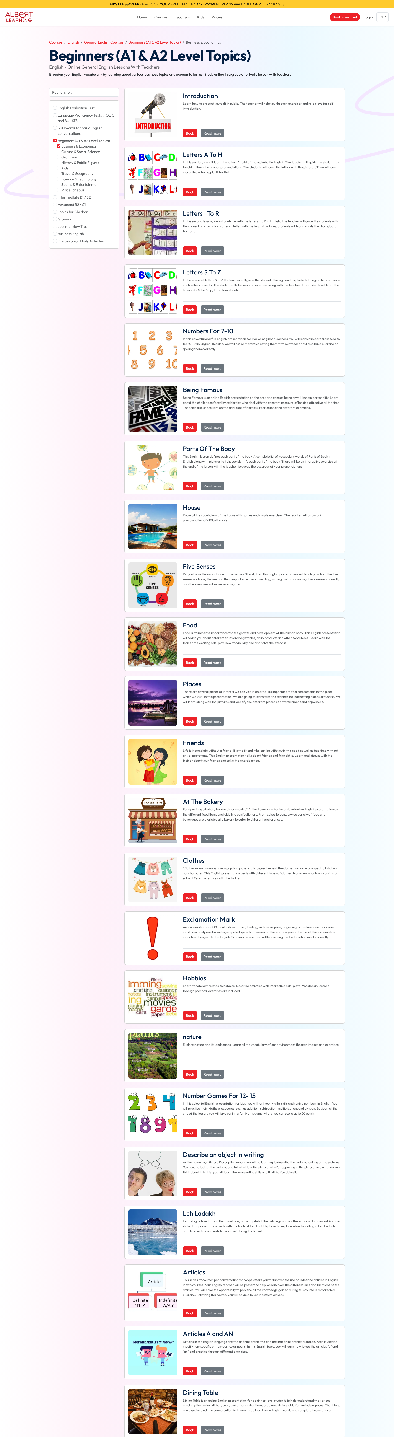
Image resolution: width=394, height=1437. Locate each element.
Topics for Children (73, 212)
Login (368, 17)
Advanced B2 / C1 (72, 204)
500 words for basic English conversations (80, 131)
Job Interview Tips (72, 226)
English (73, 42)
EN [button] (381, 17)
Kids (200, 17)
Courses (161, 17)
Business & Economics (78, 146)
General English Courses (104, 42)
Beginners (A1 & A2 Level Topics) (155, 42)
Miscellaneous (72, 190)
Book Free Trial (345, 17)
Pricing (217, 17)
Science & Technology (78, 179)
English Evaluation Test (76, 108)
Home (142, 17)
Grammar (69, 157)
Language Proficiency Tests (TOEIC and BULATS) (86, 118)
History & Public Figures (80, 162)
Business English (71, 233)
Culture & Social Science (80, 151)
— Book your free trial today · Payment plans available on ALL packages (197, 4)
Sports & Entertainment (80, 184)
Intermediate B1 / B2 (74, 197)
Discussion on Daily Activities (81, 241)
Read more (212, 133)
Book (190, 133)
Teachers (182, 17)
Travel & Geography (77, 173)
